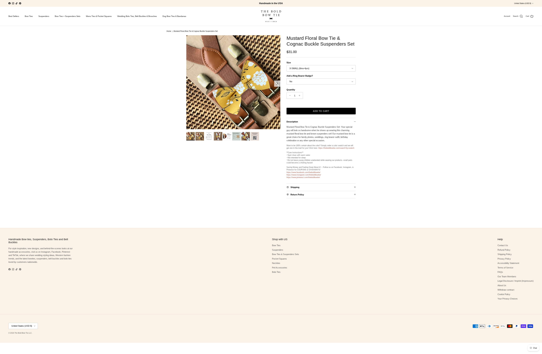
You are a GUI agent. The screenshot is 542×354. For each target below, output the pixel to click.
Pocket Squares (279, 259)
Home (169, 31)
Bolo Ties (276, 272)
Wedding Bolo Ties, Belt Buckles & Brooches (137, 16)
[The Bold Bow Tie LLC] (271, 16)
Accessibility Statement (508, 263)
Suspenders (43, 16)
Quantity (291, 89)
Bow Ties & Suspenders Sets (285, 254)
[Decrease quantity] (289, 95)
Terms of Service (505, 267)
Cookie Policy (504, 294)
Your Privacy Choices (508, 298)
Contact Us (503, 245)
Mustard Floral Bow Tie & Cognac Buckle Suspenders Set (196, 31)
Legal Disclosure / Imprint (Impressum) (516, 281)
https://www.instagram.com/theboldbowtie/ (304, 175)
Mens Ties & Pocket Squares (99, 16)
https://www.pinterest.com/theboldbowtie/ (303, 177)
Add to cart (321, 111)
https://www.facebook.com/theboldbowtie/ (303, 172)
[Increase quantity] (300, 95)
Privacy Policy (504, 259)
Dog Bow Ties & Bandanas (174, 16)
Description (292, 121)
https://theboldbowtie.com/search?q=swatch (336, 148)
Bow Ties (29, 16)
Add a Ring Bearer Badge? (300, 76)
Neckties (276, 263)
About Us (502, 285)
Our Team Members (507, 276)
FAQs (500, 272)
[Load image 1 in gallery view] (233, 82)
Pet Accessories (279, 267)
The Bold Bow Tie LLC (23, 333)
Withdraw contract (506, 290)
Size (289, 62)
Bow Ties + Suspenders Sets (67, 16)
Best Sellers (13, 16)
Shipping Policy (505, 254)
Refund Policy (504, 250)
